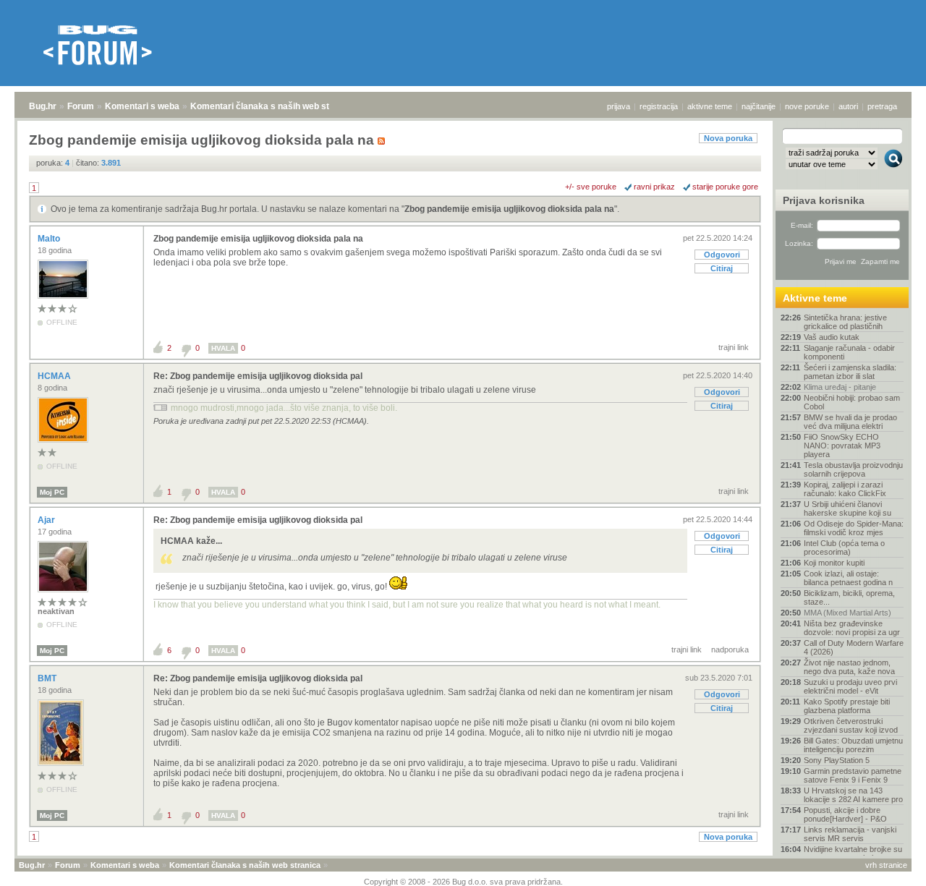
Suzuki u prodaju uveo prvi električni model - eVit (850, 686)
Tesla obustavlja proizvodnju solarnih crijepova (853, 469)
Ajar (47, 520)
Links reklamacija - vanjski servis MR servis (850, 834)
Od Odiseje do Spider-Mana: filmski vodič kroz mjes (854, 528)
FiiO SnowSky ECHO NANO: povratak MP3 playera (842, 446)
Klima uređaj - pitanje (840, 387)
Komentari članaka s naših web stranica (272, 106)
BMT (48, 678)
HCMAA (55, 376)
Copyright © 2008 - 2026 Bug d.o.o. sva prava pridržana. (463, 881)
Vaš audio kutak (831, 337)
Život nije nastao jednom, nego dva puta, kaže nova (849, 667)
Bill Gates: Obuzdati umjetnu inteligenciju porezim (853, 745)
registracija (659, 106)
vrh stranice (886, 865)
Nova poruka (728, 138)
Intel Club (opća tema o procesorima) (844, 547)
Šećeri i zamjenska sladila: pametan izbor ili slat (850, 371)
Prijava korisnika (824, 200)
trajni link (733, 347)
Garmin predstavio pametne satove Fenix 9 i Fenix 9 (852, 775)
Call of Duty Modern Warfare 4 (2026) (854, 647)
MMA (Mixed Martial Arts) (847, 612)
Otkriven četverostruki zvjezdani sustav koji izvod (851, 725)
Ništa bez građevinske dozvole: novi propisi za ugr (852, 627)
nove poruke (807, 106)
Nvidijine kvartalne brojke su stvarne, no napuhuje (853, 853)
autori (848, 106)
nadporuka (730, 649)
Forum (80, 106)
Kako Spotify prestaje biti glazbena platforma (847, 706)
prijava (618, 106)
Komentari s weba (142, 106)
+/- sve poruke (590, 186)
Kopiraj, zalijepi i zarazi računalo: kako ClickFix (845, 489)
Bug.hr (42, 106)
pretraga (882, 106)
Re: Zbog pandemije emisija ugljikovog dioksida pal (257, 376)
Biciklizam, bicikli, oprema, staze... (849, 597)
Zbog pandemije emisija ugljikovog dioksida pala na (509, 209)
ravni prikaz (654, 186)
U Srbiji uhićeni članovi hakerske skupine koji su (847, 508)
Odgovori (722, 254)
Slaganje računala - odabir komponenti (849, 352)
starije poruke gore (725, 186)
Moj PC (52, 492)
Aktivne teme (815, 298)
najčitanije (759, 106)
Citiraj (721, 268)
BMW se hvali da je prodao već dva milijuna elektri (850, 421)
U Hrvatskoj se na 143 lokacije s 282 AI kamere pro (853, 795)
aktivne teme (709, 106)
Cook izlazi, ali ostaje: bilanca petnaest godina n (848, 578)
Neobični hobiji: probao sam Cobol (852, 402)
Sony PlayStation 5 (837, 760)
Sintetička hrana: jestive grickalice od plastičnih (845, 322)
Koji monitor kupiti (834, 562)
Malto (50, 239)
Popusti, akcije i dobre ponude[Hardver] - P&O (845, 814)
